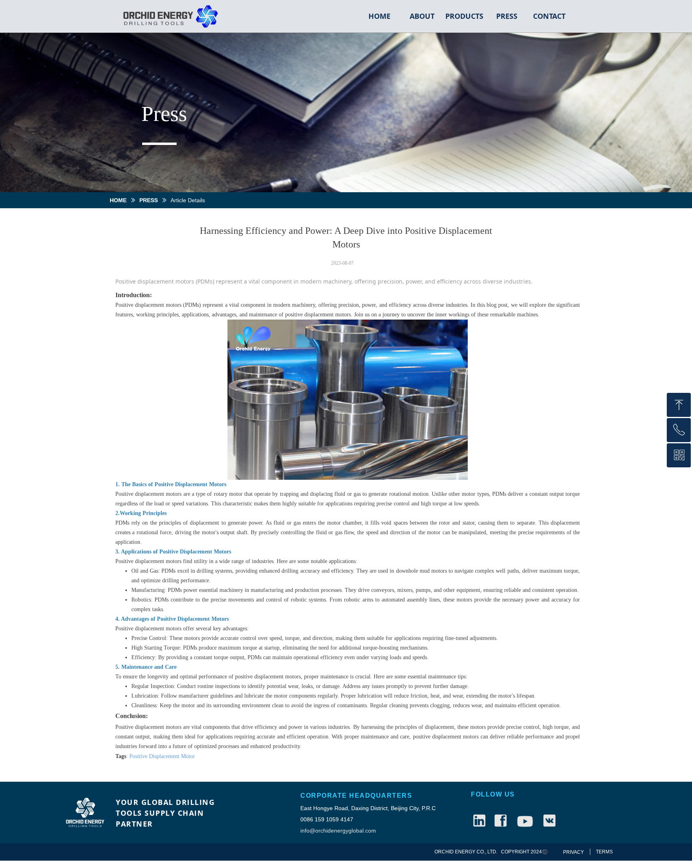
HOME (118, 200)
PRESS (148, 200)
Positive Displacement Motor (162, 756)
